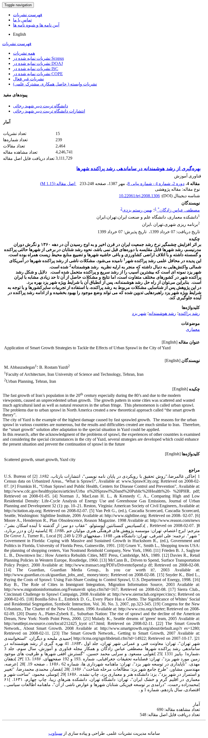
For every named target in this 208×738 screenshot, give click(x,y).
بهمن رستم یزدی (137, 210)
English (19, 34)
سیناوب (55, 733)
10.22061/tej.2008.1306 (139, 195)
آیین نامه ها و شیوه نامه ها (36, 25)
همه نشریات (24, 53)
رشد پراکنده (189, 313)
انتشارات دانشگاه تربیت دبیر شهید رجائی (49, 111)
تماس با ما (22, 20)
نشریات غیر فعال (28, 79)
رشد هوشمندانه (162, 313)
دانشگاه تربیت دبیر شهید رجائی (40, 106)
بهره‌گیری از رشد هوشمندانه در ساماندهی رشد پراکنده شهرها (138, 168)
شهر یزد (139, 313)
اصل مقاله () (58, 183)
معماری (193, 329)
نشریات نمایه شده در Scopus (38, 58)
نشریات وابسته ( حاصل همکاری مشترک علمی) (55, 84)
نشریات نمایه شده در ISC (35, 68)
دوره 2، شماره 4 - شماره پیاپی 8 (156, 183)
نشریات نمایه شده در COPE (38, 73)
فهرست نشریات (27, 14)
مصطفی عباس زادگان (179, 210)
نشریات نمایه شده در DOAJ (38, 63)
